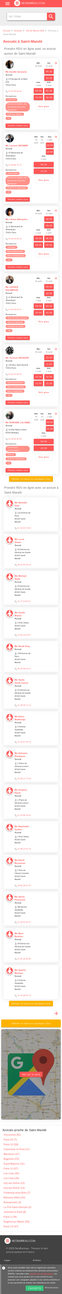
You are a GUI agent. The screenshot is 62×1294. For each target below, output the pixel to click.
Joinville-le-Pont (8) (15, 1212)
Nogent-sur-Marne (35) (16, 1221)
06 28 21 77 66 (24, 779)
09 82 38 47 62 (24, 885)
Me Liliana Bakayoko (17, 219)
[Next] (56, 1013)
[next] (55, 63)
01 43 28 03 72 (24, 995)
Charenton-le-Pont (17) (17, 1149)
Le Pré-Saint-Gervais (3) (17, 1207)
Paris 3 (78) (10, 1217)
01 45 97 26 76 (24, 742)
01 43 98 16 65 (24, 815)
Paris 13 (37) (11, 1226)
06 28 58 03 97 (24, 669)
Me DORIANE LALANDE (18, 422)
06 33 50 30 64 (24, 565)
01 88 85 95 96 (15, 439)
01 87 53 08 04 (15, 91)
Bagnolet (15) (11, 1159)
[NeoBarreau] (30, 6)
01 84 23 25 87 (24, 635)
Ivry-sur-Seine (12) (14, 1183)
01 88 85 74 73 (15, 165)
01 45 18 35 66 (24, 959)
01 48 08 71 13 (24, 705)
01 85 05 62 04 (15, 239)
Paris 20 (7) (10, 1139)
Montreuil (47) (11, 1154)
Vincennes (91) (12, 1135)
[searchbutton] (51, 16)
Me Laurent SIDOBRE (17, 145)
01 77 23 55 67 (24, 601)
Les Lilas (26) (11, 1173)
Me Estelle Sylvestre (16, 72)
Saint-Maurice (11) (14, 1163)
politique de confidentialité (41, 1274)
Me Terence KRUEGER (17, 358)
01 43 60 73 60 (24, 528)
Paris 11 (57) (11, 1168)
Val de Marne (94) (35, 30)
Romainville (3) (12, 1202)
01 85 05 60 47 (15, 309)
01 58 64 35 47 (24, 922)
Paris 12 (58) (11, 1144)
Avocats (18, 30)
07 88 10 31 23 (24, 849)
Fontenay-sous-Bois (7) (17, 1192)
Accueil (6, 30)
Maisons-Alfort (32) (14, 1197)
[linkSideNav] (7, 3)
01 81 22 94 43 (15, 374)
